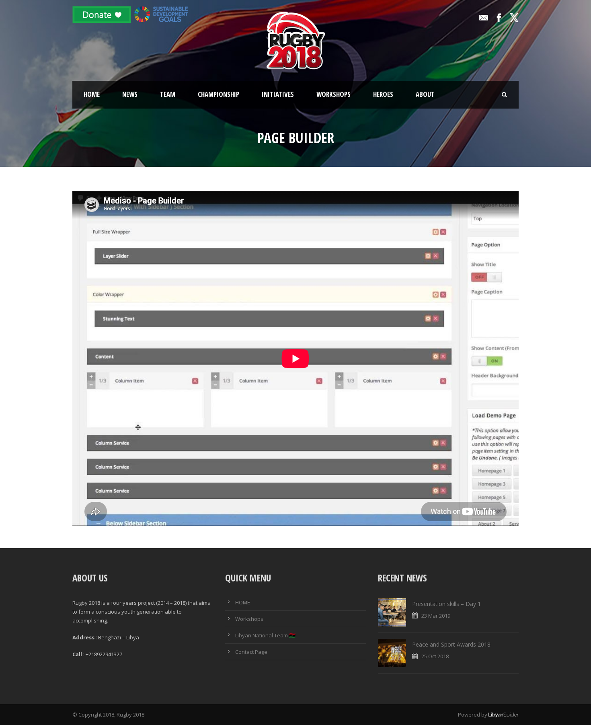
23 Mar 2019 (435, 615)
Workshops (333, 94)
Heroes (383, 94)
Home (92, 94)
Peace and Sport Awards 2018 (451, 644)
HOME (242, 602)
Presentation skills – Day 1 (446, 604)
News (129, 94)
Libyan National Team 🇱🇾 (265, 635)
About (425, 94)
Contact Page (251, 651)
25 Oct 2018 (435, 656)
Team (167, 94)
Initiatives (278, 94)
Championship (218, 94)
